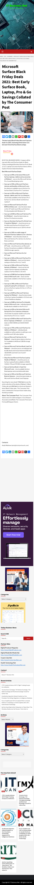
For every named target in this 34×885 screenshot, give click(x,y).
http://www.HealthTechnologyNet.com (13, 665)
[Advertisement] (17, 28)
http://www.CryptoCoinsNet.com (11, 660)
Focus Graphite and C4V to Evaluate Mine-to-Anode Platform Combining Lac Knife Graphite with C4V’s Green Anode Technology (16, 702)
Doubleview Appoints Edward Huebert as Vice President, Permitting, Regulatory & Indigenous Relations (17, 697)
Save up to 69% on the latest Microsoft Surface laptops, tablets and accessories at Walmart (17, 177)
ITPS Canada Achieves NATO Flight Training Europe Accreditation (16, 686)
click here (14, 386)
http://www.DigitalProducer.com (11, 650)
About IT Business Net (8, 674)
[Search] (31, 51)
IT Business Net (16, 6)
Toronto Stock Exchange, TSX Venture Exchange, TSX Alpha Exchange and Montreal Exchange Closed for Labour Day (16, 691)
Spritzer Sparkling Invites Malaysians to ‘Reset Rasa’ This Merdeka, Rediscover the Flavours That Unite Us (17, 708)
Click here (21, 382)
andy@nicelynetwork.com (20, 445)
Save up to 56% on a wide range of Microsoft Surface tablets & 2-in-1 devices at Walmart (18, 235)
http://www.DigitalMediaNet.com (11, 655)
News (3, 791)
